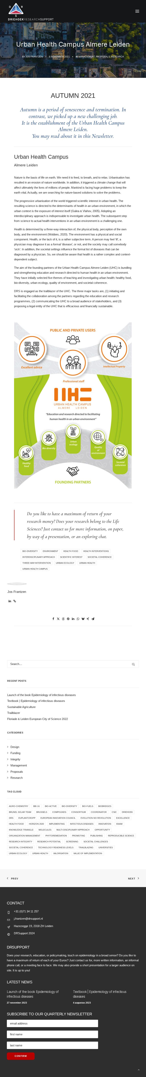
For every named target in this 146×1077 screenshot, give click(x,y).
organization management (24, 836)
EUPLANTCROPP (26, 818)
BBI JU (36, 806)
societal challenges (95, 841)
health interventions (96, 551)
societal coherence (100, 557)
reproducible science (121, 836)
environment (50, 551)
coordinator (99, 812)
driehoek (127, 812)
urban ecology (65, 563)
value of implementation (87, 853)
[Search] (73, 664)
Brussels (41, 812)
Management (87, 56)
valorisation (60, 853)
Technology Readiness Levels (55, 847)
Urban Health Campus (35, 569)
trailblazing (86, 847)
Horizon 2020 (36, 824)
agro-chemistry (18, 806)
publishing (96, 836)
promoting (78, 836)
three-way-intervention (36, 563)
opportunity (102, 830)
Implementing (57, 824)
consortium (78, 812)
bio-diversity (30, 551)
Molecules (45, 830)
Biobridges (104, 806)
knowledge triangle (21, 830)
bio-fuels (87, 806)
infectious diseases (81, 824)
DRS (11, 818)
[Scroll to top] (139, 1069)
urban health (87, 563)
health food (70, 551)
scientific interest (71, 557)
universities (105, 847)
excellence (123, 818)
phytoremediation (56, 836)
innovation (104, 824)
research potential (49, 841)
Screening (72, 841)
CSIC (114, 812)
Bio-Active (51, 806)
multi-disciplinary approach (73, 830)
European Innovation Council (57, 818)
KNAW (119, 824)
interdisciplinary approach (38, 557)
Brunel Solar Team (20, 812)
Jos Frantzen (34, 56)
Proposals (103, 56)
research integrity (20, 841)
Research (117, 56)
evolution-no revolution (96, 818)
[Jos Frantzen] (73, 11)
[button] (9, 601)
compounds (59, 812)
